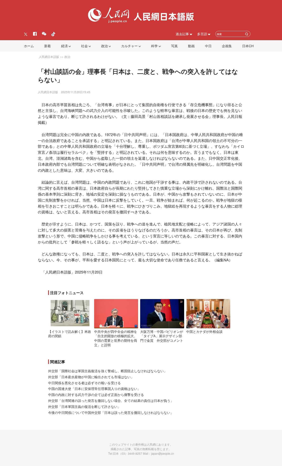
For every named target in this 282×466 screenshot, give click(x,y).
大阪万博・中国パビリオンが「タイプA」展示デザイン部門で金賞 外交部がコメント (161, 336)
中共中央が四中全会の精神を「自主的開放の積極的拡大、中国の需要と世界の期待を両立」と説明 (115, 338)
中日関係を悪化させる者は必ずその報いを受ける (84, 382)
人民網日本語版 (49, 57)
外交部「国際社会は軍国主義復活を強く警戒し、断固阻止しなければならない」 (107, 371)
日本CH (248, 45)
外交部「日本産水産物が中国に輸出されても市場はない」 (91, 376)
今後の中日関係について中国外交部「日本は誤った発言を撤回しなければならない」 (111, 412)
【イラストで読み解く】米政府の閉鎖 (69, 333)
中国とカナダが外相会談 (204, 331)
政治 (104, 45)
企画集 (227, 45)
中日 (208, 45)
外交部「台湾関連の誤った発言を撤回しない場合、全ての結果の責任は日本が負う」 (111, 400)
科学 (154, 45)
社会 (84, 45)
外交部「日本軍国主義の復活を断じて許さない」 (84, 406)
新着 (47, 45)
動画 (191, 45)
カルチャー (129, 45)
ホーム (29, 45)
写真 (174, 45)
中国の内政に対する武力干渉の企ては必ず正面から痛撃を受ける (96, 394)
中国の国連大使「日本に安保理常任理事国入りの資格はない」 (94, 388)
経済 (64, 45)
